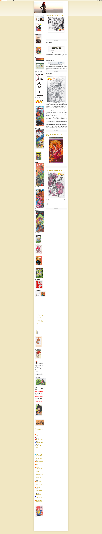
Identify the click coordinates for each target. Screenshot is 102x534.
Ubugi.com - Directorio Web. (39, 499)
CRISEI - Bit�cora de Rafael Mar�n (39, 449)
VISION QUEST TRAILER (38, 477)
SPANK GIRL (38, 3)
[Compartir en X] (55, 40)
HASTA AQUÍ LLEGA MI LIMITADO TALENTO (39, 320)
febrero (37, 328)
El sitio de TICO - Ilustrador (39, 454)
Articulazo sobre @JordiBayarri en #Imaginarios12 (39, 474)
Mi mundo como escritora (39, 479)
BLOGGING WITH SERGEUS (39, 437)
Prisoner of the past (38, 487)
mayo (37, 325)
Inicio (56, 210)
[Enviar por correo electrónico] (54, 40)
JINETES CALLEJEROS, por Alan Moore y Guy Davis (39, 465)
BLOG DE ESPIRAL (38, 434)
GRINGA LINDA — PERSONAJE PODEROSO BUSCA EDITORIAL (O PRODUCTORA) (39, 501)
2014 (36, 331)
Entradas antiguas (64, 210)
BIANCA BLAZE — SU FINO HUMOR (55, 15)
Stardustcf (37, 496)
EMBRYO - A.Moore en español (39, 461)
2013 (36, 332)
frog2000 (37, 464)
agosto (37, 314)
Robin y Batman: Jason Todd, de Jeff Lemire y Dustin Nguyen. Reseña (39, 459)
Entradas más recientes (48, 210)
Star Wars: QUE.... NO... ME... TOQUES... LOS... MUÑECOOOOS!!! (39, 485)
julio (37, 323)
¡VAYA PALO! (49, 74)
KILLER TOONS (38, 467)
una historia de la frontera (39, 500)
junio (37, 324)
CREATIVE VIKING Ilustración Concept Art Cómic (39, 446)
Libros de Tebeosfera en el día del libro (39, 429)
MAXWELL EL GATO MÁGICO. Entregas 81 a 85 (39, 462)
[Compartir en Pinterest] (57, 40)
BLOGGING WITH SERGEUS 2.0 (39, 439)
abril (37, 326)
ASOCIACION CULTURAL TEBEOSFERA (39, 428)
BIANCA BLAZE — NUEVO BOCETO (54, 170)
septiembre (38, 313)
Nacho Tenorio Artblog (38, 481)
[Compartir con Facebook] (56, 40)
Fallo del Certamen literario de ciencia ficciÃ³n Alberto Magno (39, 497)
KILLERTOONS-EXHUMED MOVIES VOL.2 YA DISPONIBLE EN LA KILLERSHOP (39, 468)
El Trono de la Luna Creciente (39, 490)
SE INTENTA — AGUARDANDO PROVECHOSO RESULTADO (53, 44)
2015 (36, 330)
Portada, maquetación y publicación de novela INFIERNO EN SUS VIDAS (39, 456)
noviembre (38, 311)
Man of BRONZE (38, 476)
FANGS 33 (37, 492)
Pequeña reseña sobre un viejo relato (39, 479)
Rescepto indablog (38, 489)
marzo (37, 327)
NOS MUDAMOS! (38, 437)
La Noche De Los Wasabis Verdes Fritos (39, 471)
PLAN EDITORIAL (38, 440)
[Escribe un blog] (54, 40)
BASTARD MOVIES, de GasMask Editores (39, 435)
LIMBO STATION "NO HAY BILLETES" (39, 447)
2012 (36, 333)
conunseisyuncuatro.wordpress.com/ (39, 443)
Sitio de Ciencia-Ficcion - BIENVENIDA (38, 494)
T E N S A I (37, 432)
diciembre (38, 310)
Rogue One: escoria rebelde (38, 452)
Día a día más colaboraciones (39, 443)
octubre (37, 312)
